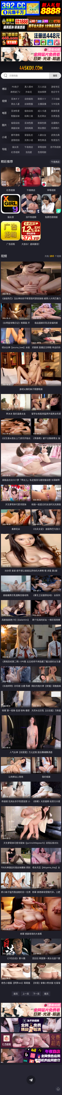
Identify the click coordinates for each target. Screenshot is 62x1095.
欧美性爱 (55, 110)
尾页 (46, 993)
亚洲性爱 (15, 110)
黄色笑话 (42, 140)
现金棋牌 (42, 91)
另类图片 (55, 128)
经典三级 (29, 116)
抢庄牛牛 (55, 91)
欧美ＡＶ (42, 98)
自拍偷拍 (29, 98)
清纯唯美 (29, 128)
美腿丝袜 (15, 128)
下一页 (36, 993)
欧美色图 (42, 122)
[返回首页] (58, 1089)
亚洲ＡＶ (15, 98)
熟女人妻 (15, 103)
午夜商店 (29, 147)
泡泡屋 (29, 152)
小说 (4, 137)
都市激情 (15, 134)
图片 (4, 125)
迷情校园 (15, 140)
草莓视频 (42, 147)
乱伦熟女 (42, 116)
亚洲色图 (29, 122)
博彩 (4, 89)
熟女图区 (42, 128)
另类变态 (55, 116)
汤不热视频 (55, 147)
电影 (4, 113)
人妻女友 (42, 134)
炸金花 (29, 91)
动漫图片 (55, 122)
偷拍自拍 (29, 110)
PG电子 (15, 86)
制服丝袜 (15, 116)
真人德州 (29, 86)
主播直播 (42, 103)
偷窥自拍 (15, 122)
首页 (16, 993)
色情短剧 (42, 152)
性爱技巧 (55, 140)
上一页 (26, 993)
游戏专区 (55, 86)
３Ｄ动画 (55, 98)
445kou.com (31, 68)
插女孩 (15, 147)
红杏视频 (15, 152)
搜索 (55, 75)
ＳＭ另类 (55, 103)
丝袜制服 (29, 103)
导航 (4, 149)
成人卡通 (42, 110)
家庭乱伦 (29, 134)
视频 (4, 101)
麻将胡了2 (15, 91)
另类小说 (29, 140)
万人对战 (42, 86)
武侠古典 (55, 134)
